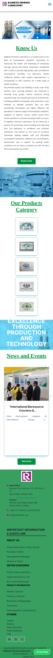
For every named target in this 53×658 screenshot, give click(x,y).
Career (10, 620)
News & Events (14, 627)
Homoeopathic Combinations (21, 610)
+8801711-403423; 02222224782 (25, 510)
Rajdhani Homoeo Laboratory (17, 651)
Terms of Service (20, 654)
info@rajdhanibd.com (19, 515)
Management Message (18, 556)
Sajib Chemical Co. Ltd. (18, 577)
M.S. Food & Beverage (18, 581)
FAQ (9, 634)
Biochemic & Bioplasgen (19, 601)
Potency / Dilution (16, 596)
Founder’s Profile (15, 552)
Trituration (12, 605)
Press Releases (14, 630)
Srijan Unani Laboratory (19, 572)
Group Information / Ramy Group (23, 547)
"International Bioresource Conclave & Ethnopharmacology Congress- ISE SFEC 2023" (26, 408)
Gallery (10, 624)
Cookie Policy (28, 656)
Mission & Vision (15, 561)
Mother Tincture (15, 591)
